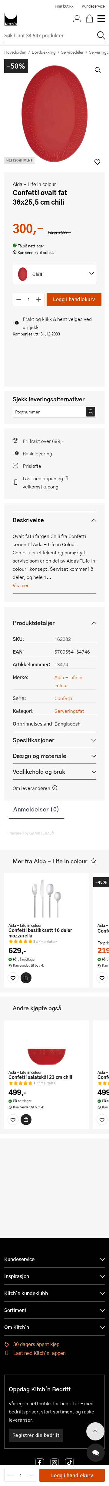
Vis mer (21, 585)
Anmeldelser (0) (36, 809)
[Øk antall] (39, 299)
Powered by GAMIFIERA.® (31, 833)
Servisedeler (72, 52)
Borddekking (44, 52)
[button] (93, 861)
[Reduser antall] (18, 299)
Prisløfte (32, 465)
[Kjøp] (26, 977)
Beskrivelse (28, 519)
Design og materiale (39, 755)
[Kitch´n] (11, 19)
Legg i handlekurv (74, 299)
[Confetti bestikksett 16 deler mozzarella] (46, 898)
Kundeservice (93, 6)
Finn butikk (64, 6)
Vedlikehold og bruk (39, 771)
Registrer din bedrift (36, 1435)
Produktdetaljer (33, 622)
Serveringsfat (69, 710)
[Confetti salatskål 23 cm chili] (46, 1046)
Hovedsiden (15, 52)
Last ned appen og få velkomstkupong (45, 482)
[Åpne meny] (101, 19)
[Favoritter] (13, 977)
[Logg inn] (77, 19)
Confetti (63, 698)
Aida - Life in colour (34, 184)
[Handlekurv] (89, 19)
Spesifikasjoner (33, 740)
